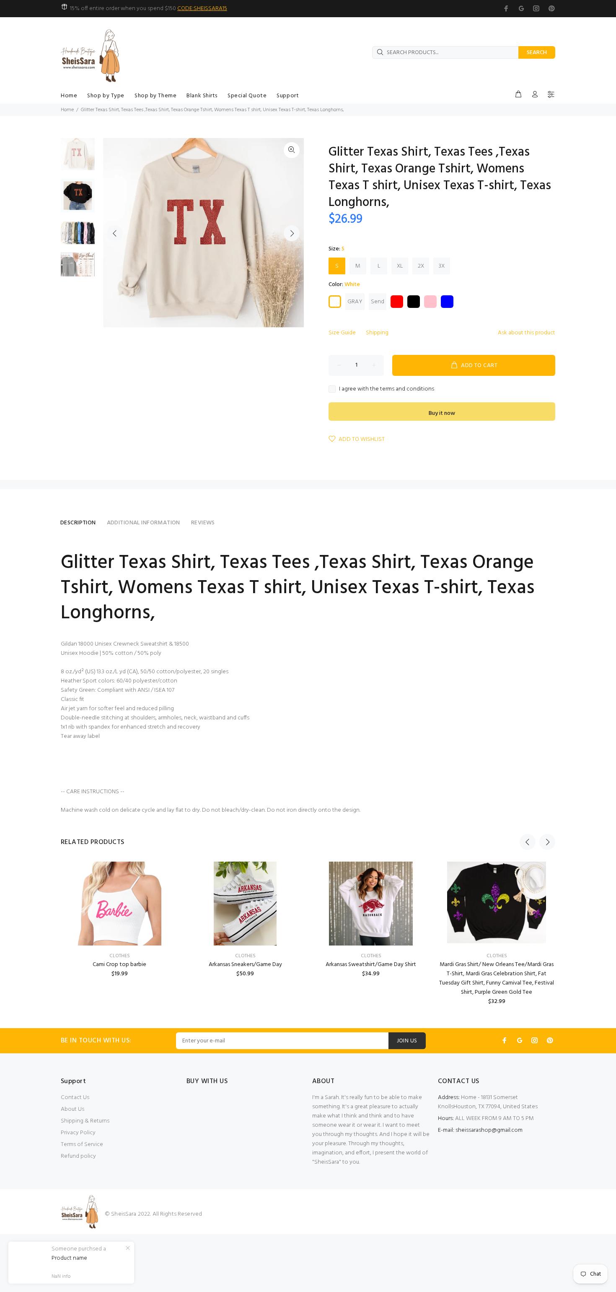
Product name (69, 1258)
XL (400, 266)
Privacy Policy (78, 1133)
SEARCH (537, 52)
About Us (72, 1109)
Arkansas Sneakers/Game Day (245, 964)
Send (377, 302)
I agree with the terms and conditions (386, 389)
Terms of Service (82, 1144)
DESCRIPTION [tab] (78, 523)
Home (67, 110)
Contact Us (75, 1097)
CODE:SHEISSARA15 (202, 8)
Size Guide (342, 333)
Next (292, 233)
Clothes (119, 956)
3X (442, 266)
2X (421, 266)
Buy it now (442, 413)
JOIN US (407, 1041)
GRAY (354, 302)
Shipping (377, 333)
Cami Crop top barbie (119, 964)
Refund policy (78, 1156)
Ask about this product (526, 333)
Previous (115, 233)
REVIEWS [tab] (203, 523)
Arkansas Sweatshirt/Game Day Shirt (371, 964)
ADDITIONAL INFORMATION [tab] (143, 523)
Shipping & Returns (85, 1121)
